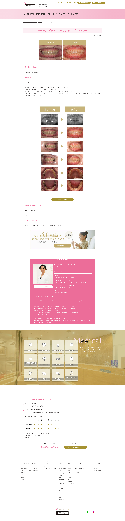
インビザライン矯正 (63, 471)
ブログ (92, 461)
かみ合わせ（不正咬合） (73, 468)
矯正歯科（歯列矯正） (63, 468)
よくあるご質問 (24, 479)
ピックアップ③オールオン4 (51, 468)
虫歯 (69, 463)
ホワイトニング (62, 481)
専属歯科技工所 (24, 465)
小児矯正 (61, 475)
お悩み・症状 (71, 461)
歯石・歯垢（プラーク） (73, 475)
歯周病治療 (61, 485)
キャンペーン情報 (82, 465)
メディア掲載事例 (97, 466)
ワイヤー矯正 (62, 473)
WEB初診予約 (84, 2)
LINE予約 (99, 2)
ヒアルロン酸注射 (62, 501)
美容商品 (23, 474)
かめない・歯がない (72, 465)
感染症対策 (96, 468)
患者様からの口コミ (25, 477)
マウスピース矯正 (62, 470)
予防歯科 (61, 466)
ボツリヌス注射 (62, 499)
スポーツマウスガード (63, 495)
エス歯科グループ (97, 461)
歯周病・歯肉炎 (71, 466)
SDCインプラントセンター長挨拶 (39, 466)
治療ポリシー (24, 466)
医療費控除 (81, 468)
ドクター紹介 (35, 468)
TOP (20, 461)
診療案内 (61, 461)
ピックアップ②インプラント (52, 466)
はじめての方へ (24, 468)
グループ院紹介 (97, 463)
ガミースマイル (71, 483)
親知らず (70, 474)
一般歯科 (61, 463)
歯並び (69, 470)
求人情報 (104, 461)
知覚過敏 (70, 485)
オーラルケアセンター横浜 (26, 470)
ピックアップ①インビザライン (52, 465)
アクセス (88, 461)
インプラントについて (62, 199)
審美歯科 (61, 477)
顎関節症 (70, 481)
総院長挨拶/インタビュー (37, 463)
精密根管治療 (61, 483)
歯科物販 (23, 472)
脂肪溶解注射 (62, 502)
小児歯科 (61, 465)
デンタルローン (82, 466)
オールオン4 (61, 488)
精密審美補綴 (62, 479)
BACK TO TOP (123, 519)
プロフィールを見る (43, 287)
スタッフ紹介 (35, 470)
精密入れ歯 (61, 490)
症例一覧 (48, 463)
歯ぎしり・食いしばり (72, 479)
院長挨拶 (34, 465)
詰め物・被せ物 (62, 494)
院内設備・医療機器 (25, 463)
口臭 (69, 486)
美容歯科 (61, 497)
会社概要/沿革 (96, 465)
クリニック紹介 (24, 461)
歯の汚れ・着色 (71, 477)
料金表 (80, 463)
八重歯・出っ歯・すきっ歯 (73, 472)
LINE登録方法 (24, 475)
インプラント (61, 486)
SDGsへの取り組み (98, 470)
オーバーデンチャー (63, 491)
